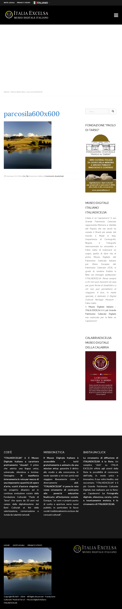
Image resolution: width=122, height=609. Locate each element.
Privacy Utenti (23, 2)
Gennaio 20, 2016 (14, 176)
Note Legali (9, 2)
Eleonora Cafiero (36, 176)
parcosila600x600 (32, 113)
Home (6, 92)
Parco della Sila (18, 92)
